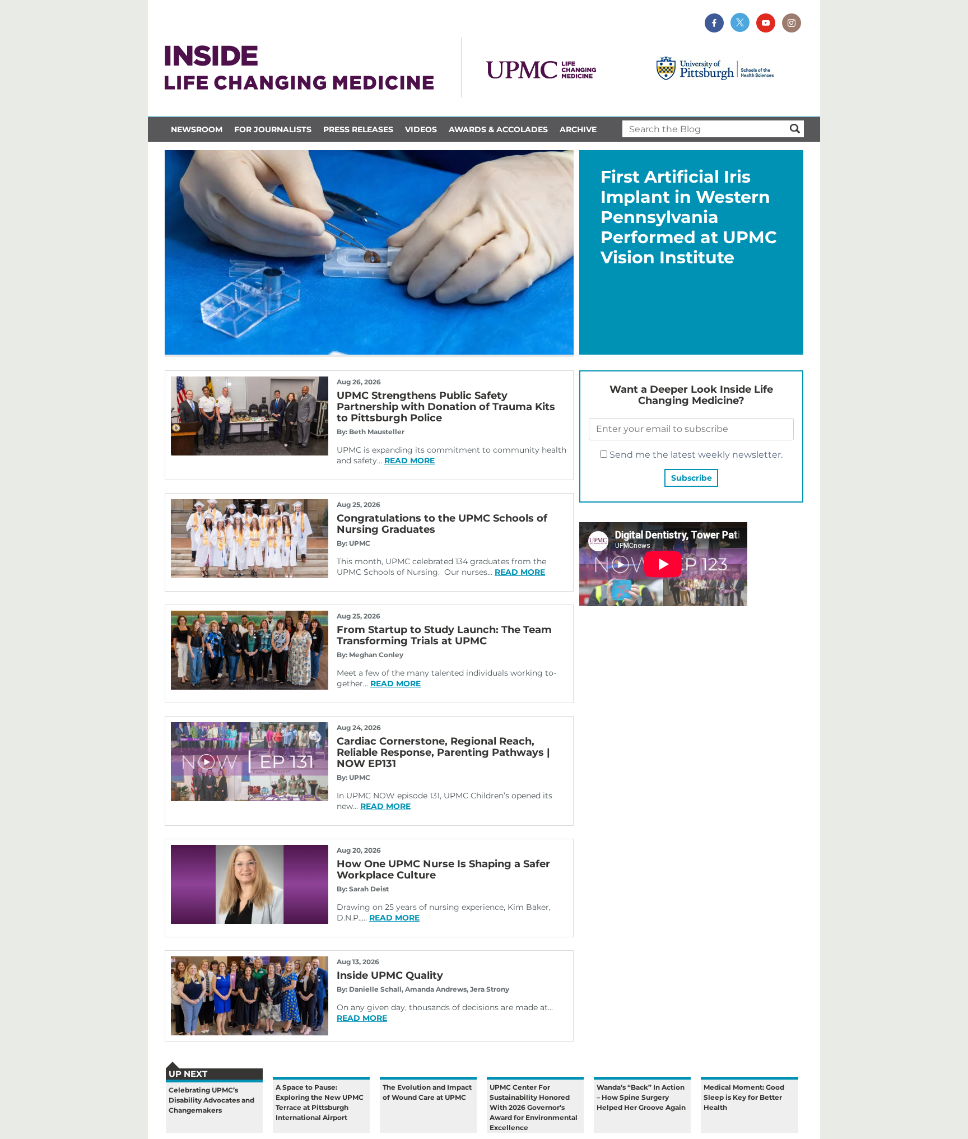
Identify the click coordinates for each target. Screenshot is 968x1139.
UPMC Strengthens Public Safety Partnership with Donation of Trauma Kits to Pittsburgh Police (446, 406)
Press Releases (358, 129)
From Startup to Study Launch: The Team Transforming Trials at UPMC (444, 635)
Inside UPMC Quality (390, 975)
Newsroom (196, 129)
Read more (409, 460)
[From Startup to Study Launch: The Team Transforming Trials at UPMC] (249, 686)
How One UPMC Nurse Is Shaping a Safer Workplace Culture (443, 869)
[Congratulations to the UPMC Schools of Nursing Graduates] (249, 575)
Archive (578, 129)
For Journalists (272, 129)
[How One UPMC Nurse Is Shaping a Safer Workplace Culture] (249, 920)
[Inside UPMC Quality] (249, 1032)
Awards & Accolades (498, 129)
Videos (421, 129)
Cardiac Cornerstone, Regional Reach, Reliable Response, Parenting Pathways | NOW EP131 (443, 752)
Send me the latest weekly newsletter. (695, 454)
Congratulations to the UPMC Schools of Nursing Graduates (442, 524)
